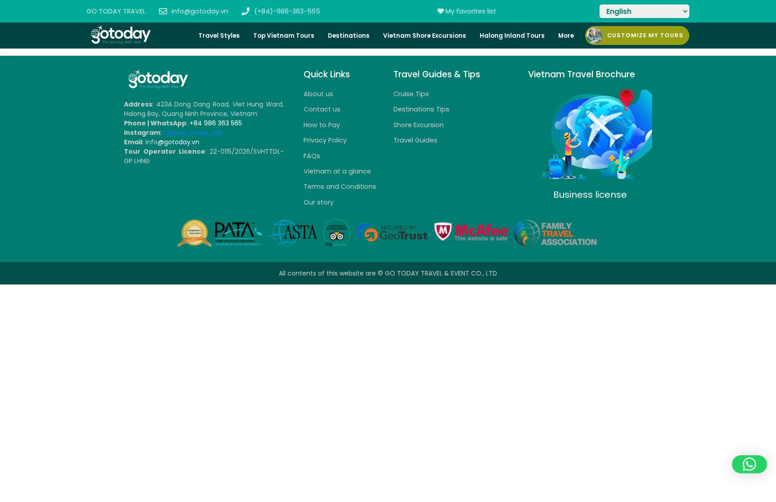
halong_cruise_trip (192, 132)
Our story (319, 202)
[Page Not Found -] (157, 87)
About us (318, 93)
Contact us (322, 109)
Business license (590, 194)
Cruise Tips (411, 93)
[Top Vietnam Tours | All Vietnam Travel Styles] (120, 42)
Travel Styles (219, 35)
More (566, 35)
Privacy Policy (325, 140)
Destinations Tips (421, 109)
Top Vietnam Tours (283, 35)
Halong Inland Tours (512, 35)
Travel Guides (415, 140)
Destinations (349, 35)
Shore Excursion (418, 124)
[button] (749, 464)
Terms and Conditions (340, 186)
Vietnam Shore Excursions (424, 35)
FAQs (312, 155)
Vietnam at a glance (337, 171)
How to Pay (322, 124)
